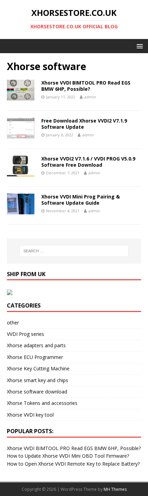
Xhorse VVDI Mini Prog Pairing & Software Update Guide (80, 199)
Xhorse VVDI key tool (30, 414)
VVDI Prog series (25, 334)
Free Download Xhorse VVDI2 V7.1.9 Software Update (84, 123)
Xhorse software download (37, 391)
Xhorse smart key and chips (37, 380)
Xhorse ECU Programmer (35, 357)
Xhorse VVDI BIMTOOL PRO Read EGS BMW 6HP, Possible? (85, 85)
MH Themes (115, 489)
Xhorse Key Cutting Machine (38, 368)
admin (90, 96)
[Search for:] (74, 251)
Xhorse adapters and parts (36, 345)
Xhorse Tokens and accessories (42, 403)
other (13, 322)
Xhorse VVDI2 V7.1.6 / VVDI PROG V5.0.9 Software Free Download (88, 161)
